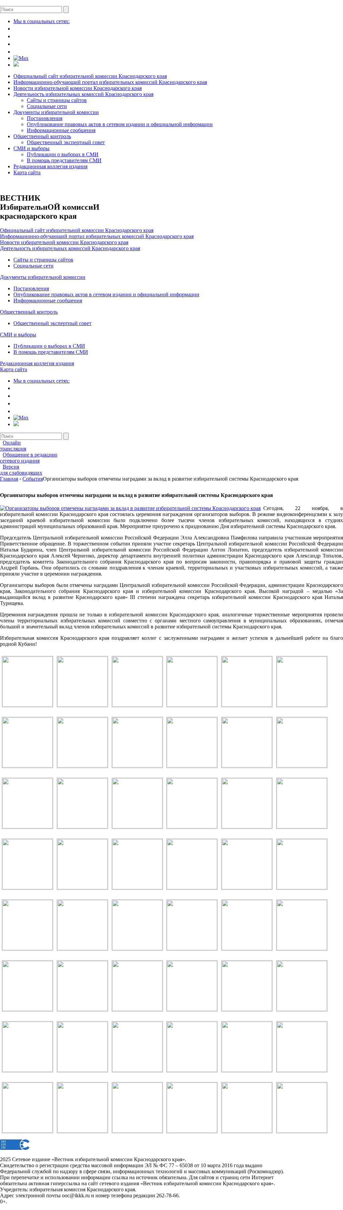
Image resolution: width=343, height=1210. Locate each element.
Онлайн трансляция (13, 445)
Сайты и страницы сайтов (57, 100)
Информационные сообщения (61, 130)
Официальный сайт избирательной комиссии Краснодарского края (90, 76)
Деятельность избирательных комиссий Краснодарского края (83, 94)
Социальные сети (47, 106)
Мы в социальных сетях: (41, 21)
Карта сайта (27, 172)
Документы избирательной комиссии (56, 112)
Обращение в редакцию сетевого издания (28, 458)
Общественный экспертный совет (66, 142)
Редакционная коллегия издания (50, 166)
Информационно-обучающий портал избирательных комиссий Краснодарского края (110, 82)
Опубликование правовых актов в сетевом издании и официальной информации (120, 124)
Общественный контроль (42, 136)
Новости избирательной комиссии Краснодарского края (77, 88)
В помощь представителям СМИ (64, 160)
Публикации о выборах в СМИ (62, 154)
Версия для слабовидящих (21, 470)
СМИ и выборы (31, 148)
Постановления (44, 118)
